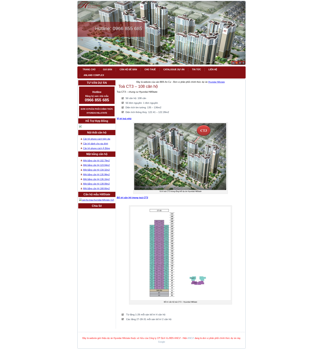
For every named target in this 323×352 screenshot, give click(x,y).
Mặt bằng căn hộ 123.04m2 (96, 165)
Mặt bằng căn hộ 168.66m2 (96, 188)
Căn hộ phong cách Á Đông (96, 148)
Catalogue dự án (173, 69)
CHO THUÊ (150, 69)
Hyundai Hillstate (216, 82)
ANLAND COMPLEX (94, 75)
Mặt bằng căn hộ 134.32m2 (96, 170)
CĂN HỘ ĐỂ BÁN (128, 69)
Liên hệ (212, 69)
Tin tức (196, 69)
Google (161, 342)
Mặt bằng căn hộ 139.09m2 (96, 184)
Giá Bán (107, 69)
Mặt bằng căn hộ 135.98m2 (96, 174)
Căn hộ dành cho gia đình (95, 143)
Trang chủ (89, 69)
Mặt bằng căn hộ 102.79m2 (96, 160)
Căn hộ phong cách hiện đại (96, 139)
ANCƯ (191, 338)
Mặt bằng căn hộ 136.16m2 (96, 179)
